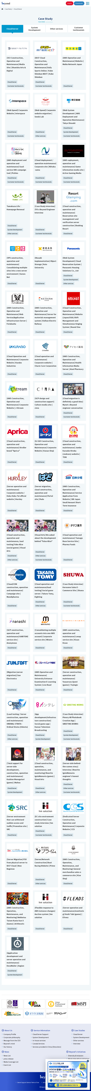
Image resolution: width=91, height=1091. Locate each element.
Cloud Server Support (40, 1034)
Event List (7, 1065)
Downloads (79, 3)
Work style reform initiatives (78, 1059)
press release (8, 1059)
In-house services (39, 1040)
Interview (76, 1043)
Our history (8, 1047)
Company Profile (10, 1034)
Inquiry (69, 3)
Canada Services (39, 1043)
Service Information (42, 1030)
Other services (56, 28)
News (7, 1052)
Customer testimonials (78, 28)
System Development (35, 28)
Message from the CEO (12, 1040)
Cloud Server (78, 1034)
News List (7, 1056)
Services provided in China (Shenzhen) (47, 1047)
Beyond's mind (9, 1043)
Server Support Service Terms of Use (28, 1082)
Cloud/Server (12, 28)
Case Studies (79, 1030)
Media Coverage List (11, 1062)
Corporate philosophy (12, 1037)
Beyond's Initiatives (77, 1052)
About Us (8, 1030)
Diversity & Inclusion (75, 1056)
